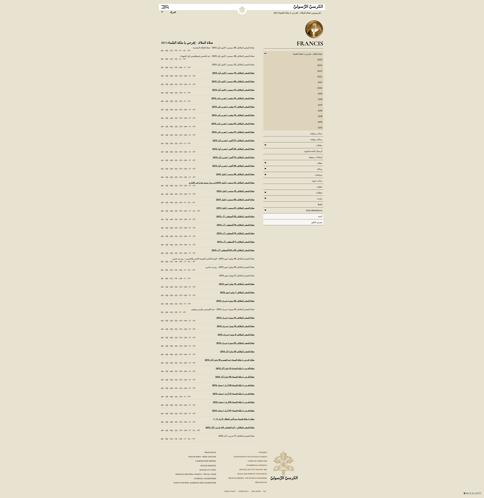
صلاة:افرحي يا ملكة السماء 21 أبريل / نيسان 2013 (233, 393)
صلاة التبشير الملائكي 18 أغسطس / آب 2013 (235, 225)
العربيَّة (170, 13)
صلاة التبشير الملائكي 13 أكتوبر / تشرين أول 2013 (233, 157)
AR (162, 76)
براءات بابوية (317, 181)
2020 (319, 88)
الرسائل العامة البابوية (313, 151)
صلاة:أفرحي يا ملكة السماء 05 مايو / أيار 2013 (234, 377)
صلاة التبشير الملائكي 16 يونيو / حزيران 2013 (235, 326)
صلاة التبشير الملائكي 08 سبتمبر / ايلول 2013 (235, 199)
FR (176, 51)
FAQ (264, 491)
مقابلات (319, 145)
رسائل (319, 169)
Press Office (210, 452)
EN (167, 51)
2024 (319, 65)
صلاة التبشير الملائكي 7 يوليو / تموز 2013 (237, 292)
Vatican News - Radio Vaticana (202, 457)
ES (171, 51)
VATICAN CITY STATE (207, 470)
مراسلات (318, 175)
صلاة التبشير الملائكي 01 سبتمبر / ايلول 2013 (235, 208)
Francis (310, 43)
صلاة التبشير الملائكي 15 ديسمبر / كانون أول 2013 (233, 73)
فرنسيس (315, 12)
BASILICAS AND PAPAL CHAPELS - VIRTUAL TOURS (196, 474)
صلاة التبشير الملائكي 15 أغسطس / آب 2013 (235, 233)
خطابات (319, 192)
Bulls (320, 204)
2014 (320, 122)
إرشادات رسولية (315, 157)
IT (180, 51)
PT (189, 51)
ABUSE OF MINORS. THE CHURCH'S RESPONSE (247, 478)
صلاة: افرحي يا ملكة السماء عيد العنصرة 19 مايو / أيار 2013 (229, 360)
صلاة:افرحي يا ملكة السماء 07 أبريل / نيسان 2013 (233, 410)
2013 (320, 127)
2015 (320, 116)
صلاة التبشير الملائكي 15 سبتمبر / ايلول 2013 (235, 191)
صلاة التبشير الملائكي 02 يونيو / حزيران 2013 (235, 343)
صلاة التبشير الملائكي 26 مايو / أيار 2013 (237, 351)
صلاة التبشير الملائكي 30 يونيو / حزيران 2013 (235, 301)
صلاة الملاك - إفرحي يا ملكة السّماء (294, 12)
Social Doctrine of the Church (252, 474)
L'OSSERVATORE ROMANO (205, 461)
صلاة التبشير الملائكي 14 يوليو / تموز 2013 (236, 284)
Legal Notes (256, 491)
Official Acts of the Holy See (253, 470)
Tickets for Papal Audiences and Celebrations (194, 483)
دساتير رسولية (316, 133)
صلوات (319, 186)
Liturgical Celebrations (205, 478)
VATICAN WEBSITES (208, 466)
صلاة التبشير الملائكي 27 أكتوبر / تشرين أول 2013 (233, 140)
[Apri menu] (163, 7)
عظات (319, 163)
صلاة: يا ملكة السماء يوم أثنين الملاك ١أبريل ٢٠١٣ (233, 419)
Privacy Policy (230, 491)
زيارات (319, 198)
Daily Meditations (314, 210)
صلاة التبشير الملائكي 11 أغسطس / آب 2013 (235, 241)
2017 (320, 105)
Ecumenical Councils (257, 465)
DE (162, 51)
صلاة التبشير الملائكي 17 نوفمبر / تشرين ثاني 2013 (233, 106)
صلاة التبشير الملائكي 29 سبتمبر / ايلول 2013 (235, 174)
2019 (320, 93)
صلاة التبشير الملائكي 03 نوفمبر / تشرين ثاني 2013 (232, 123)
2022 (319, 76)
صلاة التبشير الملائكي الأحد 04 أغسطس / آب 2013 (233, 250)
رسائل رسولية (316, 139)
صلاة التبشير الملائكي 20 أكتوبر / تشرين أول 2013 (233, 149)
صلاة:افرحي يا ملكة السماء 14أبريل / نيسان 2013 (233, 402)
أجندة (320, 216)
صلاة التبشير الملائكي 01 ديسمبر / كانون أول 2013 (233, 90)
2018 (320, 99)
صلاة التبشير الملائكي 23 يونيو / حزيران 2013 (235, 317)
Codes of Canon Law (257, 461)
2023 (319, 71)
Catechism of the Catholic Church (250, 457)
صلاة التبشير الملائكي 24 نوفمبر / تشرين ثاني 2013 (232, 98)
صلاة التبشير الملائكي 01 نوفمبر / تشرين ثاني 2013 (233, 132)
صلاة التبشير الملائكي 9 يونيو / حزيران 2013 (236, 334)
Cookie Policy (243, 491)
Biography (472, 493)
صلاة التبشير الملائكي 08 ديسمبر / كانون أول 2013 (233, 81)
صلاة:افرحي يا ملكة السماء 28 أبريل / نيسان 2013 (233, 385)
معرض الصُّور (316, 222)
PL (185, 51)
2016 (320, 110)
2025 (319, 59)
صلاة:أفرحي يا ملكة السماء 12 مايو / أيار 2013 (235, 368)
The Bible (263, 452)
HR (180, 67)
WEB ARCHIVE (261, 482)
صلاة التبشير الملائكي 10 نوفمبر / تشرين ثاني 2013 (233, 115)
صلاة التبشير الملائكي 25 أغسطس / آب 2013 (235, 216)
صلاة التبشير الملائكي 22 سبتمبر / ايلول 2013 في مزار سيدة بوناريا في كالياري (221, 182)
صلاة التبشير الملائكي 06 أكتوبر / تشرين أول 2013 (233, 166)
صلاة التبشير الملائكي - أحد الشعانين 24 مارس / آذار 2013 (229, 427)
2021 (320, 82)
